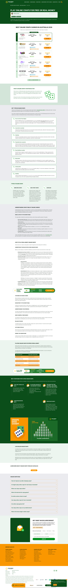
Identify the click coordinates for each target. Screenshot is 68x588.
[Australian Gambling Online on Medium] (56, 570)
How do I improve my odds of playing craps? (21, 480)
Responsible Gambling (15, 570)
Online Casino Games (23, 5)
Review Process (8, 573)
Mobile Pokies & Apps (51, 551)
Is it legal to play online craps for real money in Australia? (24, 484)
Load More (34, 470)
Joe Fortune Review (47, 76)
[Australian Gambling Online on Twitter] (54, 570)
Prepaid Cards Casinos (38, 554)
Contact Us (13, 572)
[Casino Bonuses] (35, 2)
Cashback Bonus (22, 555)
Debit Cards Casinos (37, 550)
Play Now (47, 38)
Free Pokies (50, 550)
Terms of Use (7, 572)
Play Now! (49, 290)
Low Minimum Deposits (9, 554)
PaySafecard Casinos (37, 561)
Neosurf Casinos (37, 557)
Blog (12, 573)
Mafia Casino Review (47, 40)
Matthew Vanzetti (16, 13)
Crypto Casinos (36, 556)
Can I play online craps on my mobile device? (21, 507)
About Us (13, 571)
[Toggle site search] (61, 2)
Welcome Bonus (22, 550)
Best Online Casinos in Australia (14, 5)
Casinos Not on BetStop (9, 557)
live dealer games (49, 234)
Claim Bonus (50, 370)
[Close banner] (51, 582)
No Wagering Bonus (23, 554)
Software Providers (51, 554)
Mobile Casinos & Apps (9, 556)
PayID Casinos (36, 558)
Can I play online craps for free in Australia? (21, 500)
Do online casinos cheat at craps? (19, 496)
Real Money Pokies (52, 549)
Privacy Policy (8, 571)
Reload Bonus (22, 556)
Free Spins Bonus (23, 551)
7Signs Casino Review (47, 58)
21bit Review (47, 67)
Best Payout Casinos (9, 551)
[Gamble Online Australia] (9, 568)
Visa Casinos (36, 551)
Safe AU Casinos (8, 555)
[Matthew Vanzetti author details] (12, 13)
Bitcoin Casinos (36, 555)
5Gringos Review (47, 49)
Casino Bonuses (23, 549)
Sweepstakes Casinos (9, 561)
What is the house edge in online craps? (20, 511)
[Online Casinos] (29, 2)
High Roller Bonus (23, 557)
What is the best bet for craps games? (20, 492)
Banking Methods (38, 549)
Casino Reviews (8, 550)
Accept (55, 584)
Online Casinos (9, 549)
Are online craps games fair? (17, 504)
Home (6, 570)
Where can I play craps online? (18, 488)
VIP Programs (22, 558)
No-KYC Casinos (8, 558)
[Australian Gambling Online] (10, 2)
